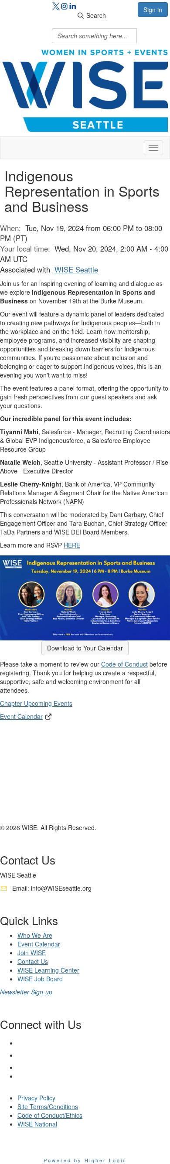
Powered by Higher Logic (85, 1160)
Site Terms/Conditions (47, 1106)
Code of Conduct (124, 664)
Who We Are (34, 935)
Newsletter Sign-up (26, 991)
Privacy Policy (36, 1097)
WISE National (37, 1124)
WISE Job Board (40, 978)
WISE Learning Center (48, 970)
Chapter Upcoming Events (36, 703)
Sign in (152, 9)
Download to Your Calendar (85, 647)
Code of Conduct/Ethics (49, 1115)
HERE (72, 545)
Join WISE (31, 952)
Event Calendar (21, 716)
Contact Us (32, 961)
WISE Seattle (76, 269)
